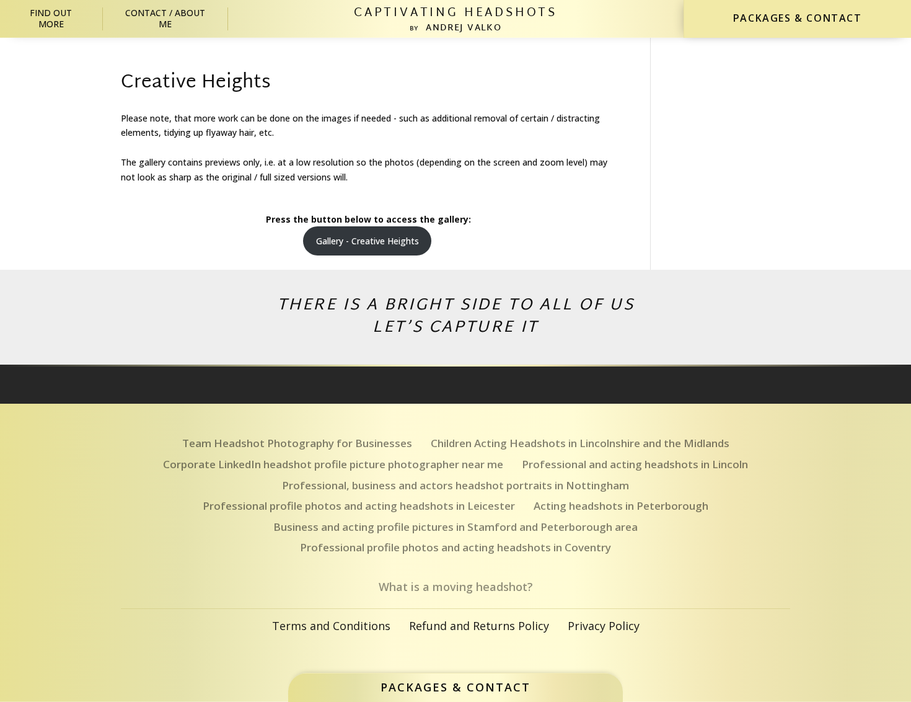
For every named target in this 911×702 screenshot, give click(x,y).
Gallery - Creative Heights (367, 241)
